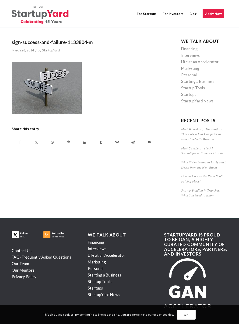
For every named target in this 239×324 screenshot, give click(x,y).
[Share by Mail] (149, 142)
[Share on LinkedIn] (85, 142)
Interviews (190, 55)
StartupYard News (197, 100)
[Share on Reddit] (133, 142)
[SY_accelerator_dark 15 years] (41, 13)
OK (186, 314)
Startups (188, 94)
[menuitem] (147, 13)
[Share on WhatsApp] (52, 142)
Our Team (20, 263)
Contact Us (22, 250)
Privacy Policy (24, 276)
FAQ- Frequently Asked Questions (41, 257)
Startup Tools (193, 87)
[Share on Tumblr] (101, 142)
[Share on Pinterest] (68, 142)
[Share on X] (36, 142)
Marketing (190, 68)
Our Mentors (23, 270)
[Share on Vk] (117, 142)
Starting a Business (197, 81)
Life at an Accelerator (200, 61)
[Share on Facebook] (20, 142)
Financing (189, 48)
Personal (189, 74)
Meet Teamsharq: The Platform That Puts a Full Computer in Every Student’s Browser (202, 134)
